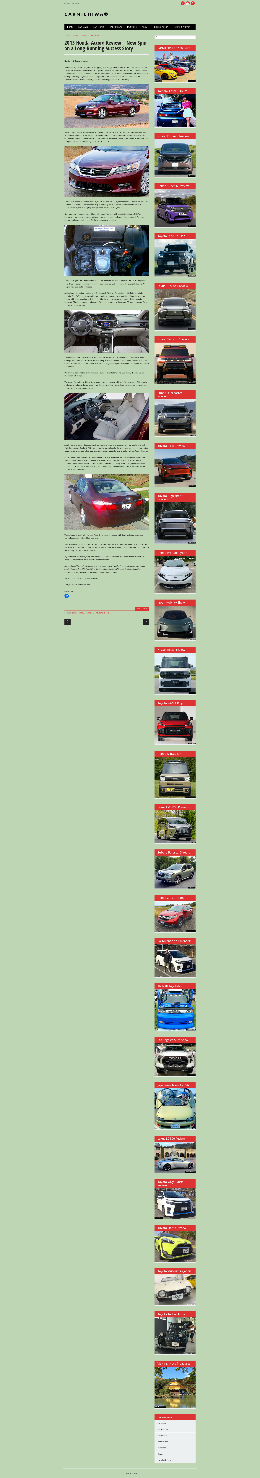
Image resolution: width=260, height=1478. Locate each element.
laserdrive (94, 35)
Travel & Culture (164, 1460)
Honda (107, 613)
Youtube (188, 3)
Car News (83, 27)
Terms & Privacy (182, 27)
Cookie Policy (161, 27)
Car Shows (98, 27)
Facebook (183, 3)
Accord (87, 613)
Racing (160, 1454)
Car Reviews (116, 27)
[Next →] (146, 622)
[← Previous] (67, 622)
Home (70, 27)
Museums (132, 27)
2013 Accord (77, 613)
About (145, 27)
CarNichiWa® (86, 14)
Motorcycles (162, 1442)
